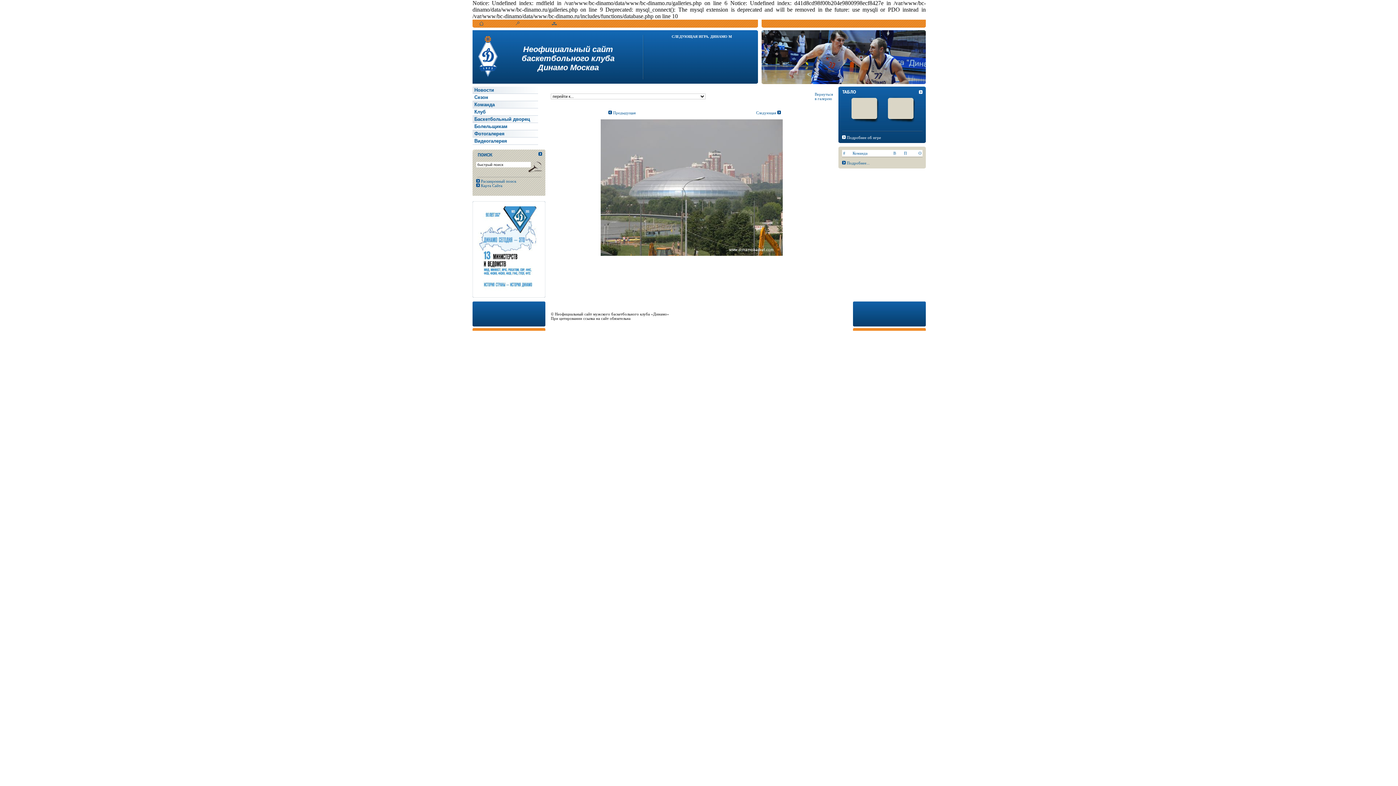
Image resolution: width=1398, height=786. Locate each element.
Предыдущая (624, 113)
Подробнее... (858, 163)
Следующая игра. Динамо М (702, 37)
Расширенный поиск (498, 181)
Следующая (766, 113)
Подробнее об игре (864, 137)
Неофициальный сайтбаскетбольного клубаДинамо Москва (568, 58)
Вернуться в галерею (824, 96)
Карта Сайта (491, 185)
